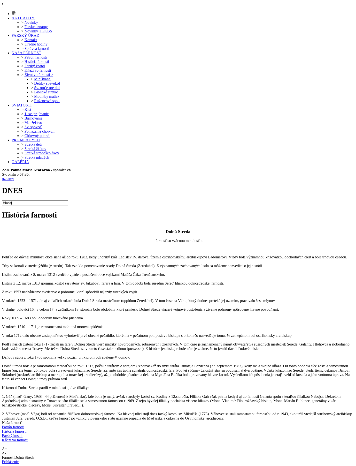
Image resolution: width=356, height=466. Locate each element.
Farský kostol (34, 66)
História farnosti (36, 62)
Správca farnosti (36, 48)
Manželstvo (33, 122)
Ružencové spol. (47, 101)
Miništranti (42, 79)
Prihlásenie (10, 462)
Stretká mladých (36, 157)
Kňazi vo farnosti (37, 70)
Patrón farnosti (35, 57)
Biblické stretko (46, 92)
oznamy (8, 179)
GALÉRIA (20, 162)
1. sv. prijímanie (36, 114)
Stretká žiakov (35, 149)
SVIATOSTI (21, 105)
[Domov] (14, 14)
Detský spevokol (47, 83)
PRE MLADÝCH (26, 140)
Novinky (31, 22)
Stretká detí (33, 144)
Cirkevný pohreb (37, 136)
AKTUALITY (23, 18)
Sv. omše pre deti (47, 88)
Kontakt (30, 40)
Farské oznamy (36, 27)
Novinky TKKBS (38, 31)
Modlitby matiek (46, 96)
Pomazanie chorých (39, 131)
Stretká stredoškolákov (41, 153)
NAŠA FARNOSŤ (26, 53)
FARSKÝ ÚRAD (25, 35)
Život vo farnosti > (38, 75)
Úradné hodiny (35, 44)
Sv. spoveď (33, 127)
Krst (27, 109)
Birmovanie (33, 118)
